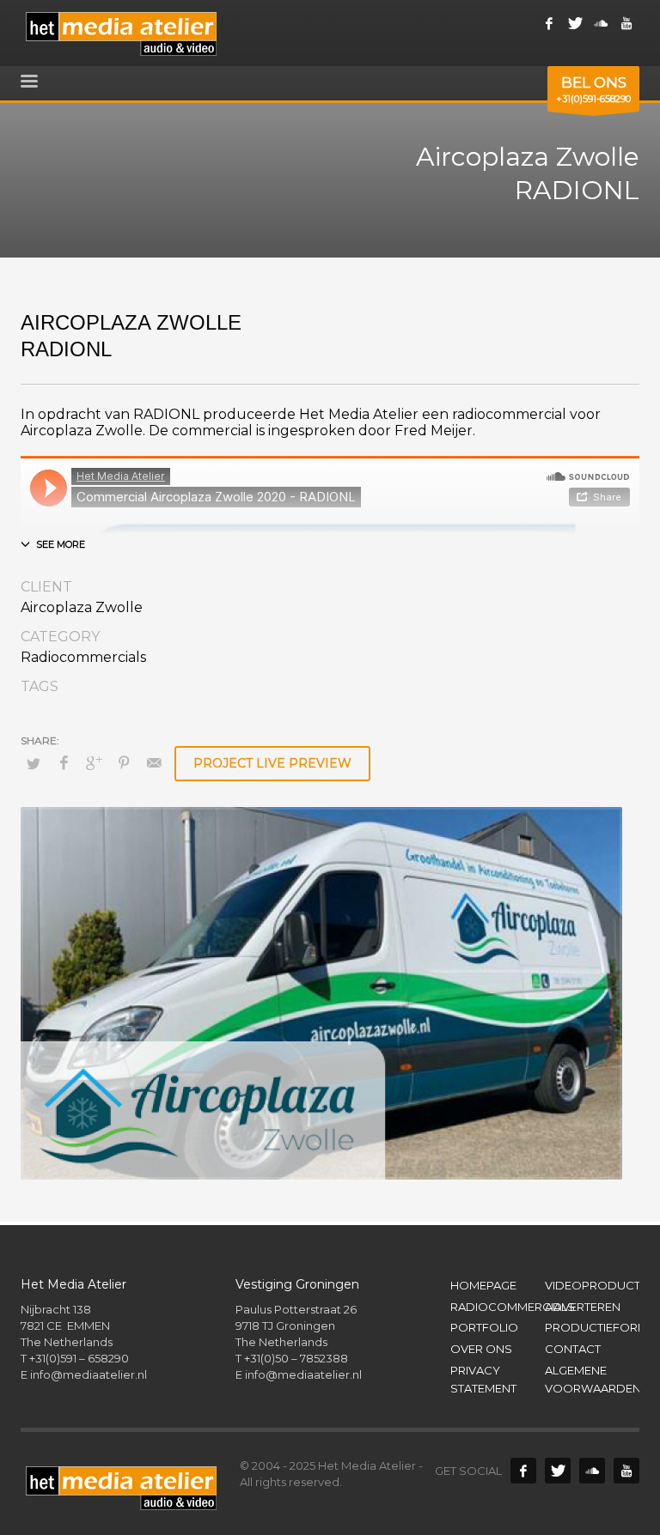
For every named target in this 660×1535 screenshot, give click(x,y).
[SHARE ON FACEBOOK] (63, 763)
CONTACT (573, 1349)
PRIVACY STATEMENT (483, 1379)
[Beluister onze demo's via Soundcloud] (601, 23)
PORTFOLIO (484, 1327)
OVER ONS (481, 1349)
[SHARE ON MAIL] (154, 763)
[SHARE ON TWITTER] (33, 763)
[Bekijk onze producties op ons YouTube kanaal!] (626, 1470)
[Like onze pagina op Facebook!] (549, 23)
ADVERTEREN (582, 1307)
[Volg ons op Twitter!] (575, 23)
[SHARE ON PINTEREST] (124, 763)
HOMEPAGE (483, 1285)
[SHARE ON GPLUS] (94, 763)
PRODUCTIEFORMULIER (592, 1327)
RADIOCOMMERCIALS (497, 1307)
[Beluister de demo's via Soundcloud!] (592, 1470)
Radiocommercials (83, 657)
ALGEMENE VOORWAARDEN (592, 1379)
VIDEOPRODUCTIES (592, 1285)
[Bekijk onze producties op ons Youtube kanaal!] (626, 23)
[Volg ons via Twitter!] (558, 1470)
